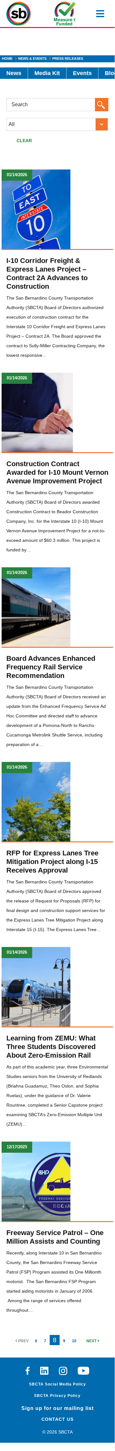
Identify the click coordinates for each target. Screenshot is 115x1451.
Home (7, 58)
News (13, 73)
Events (82, 73)
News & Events (32, 58)
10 (74, 1341)
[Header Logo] (18, 13)
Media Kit (47, 73)
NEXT (91, 1341)
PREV (23, 1341)
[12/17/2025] (36, 1181)
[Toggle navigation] (100, 13)
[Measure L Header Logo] (64, 13)
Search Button (103, 106)
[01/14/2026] (36, 208)
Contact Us (57, 1419)
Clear (24, 140)
